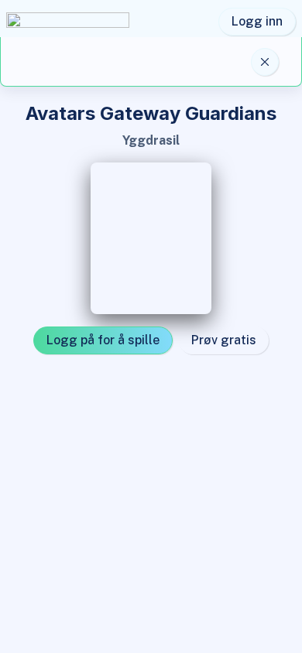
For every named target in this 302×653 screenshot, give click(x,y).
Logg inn (257, 21)
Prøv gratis (223, 340)
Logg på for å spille (103, 340)
